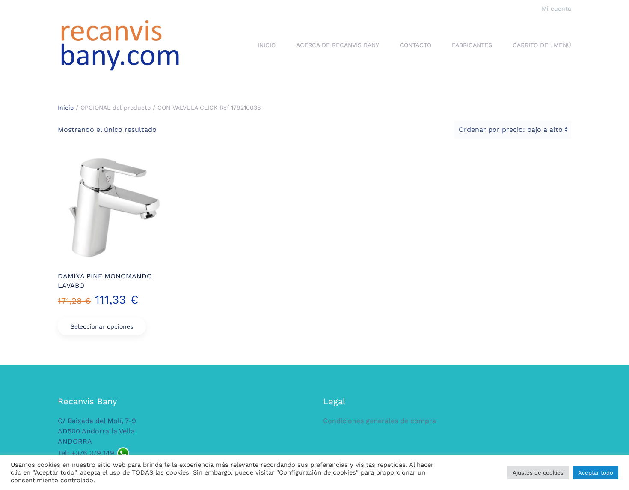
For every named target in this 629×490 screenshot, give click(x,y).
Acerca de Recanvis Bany (337, 45)
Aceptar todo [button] (595, 472)
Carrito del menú (542, 45)
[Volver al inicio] (120, 45)
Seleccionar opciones (102, 326)
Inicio (267, 45)
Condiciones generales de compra (379, 421)
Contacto (415, 45)
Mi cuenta (556, 8)
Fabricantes (472, 45)
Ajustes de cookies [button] (538, 472)
